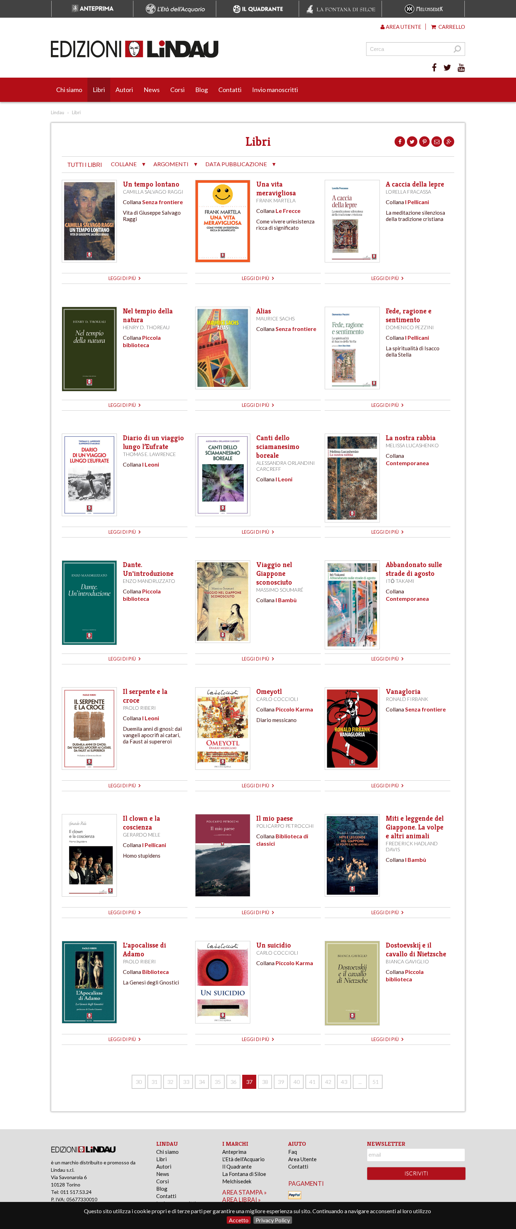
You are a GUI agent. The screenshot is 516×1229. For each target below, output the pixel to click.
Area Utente (302, 1159)
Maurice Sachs (275, 318)
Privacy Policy (273, 1220)
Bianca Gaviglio (407, 961)
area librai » (241, 1199)
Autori (124, 89)
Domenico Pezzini (410, 327)
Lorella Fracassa (408, 192)
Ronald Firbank (407, 699)
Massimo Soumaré (279, 590)
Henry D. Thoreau (146, 327)
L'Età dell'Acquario (243, 1159)
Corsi (177, 89)
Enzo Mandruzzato (149, 581)
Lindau (57, 112)
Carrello (451, 27)
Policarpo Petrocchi (285, 826)
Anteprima (234, 1152)
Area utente (403, 27)
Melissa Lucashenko (412, 445)
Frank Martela (276, 200)
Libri (99, 89)
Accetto (239, 1220)
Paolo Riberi (139, 708)
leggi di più (122, 278)
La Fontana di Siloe (244, 1174)
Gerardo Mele (141, 835)
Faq (292, 1152)
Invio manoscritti (275, 89)
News (152, 89)
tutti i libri (84, 165)
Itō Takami (400, 581)
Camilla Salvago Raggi (153, 192)
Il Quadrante (237, 1166)
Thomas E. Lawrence (149, 454)
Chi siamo (69, 89)
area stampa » (244, 1192)
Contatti (230, 89)
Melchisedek (236, 1181)
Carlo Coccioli (277, 699)
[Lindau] (186, 49)
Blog (201, 89)
